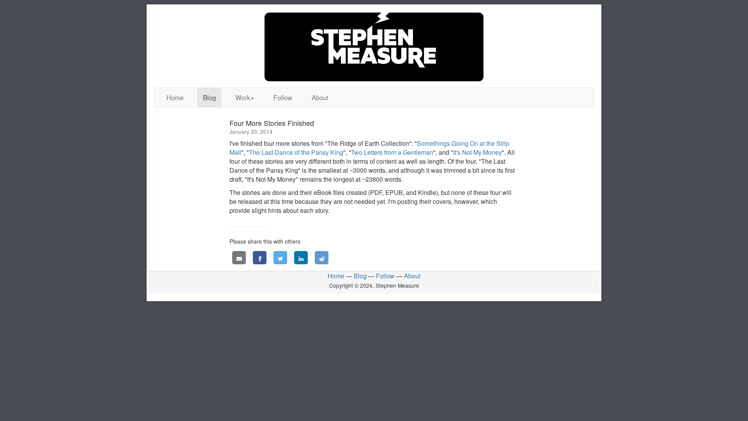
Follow (282, 97)
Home (174, 97)
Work (242, 97)
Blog (209, 97)
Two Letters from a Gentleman (392, 152)
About (320, 97)
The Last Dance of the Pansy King (296, 152)
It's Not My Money (477, 152)
